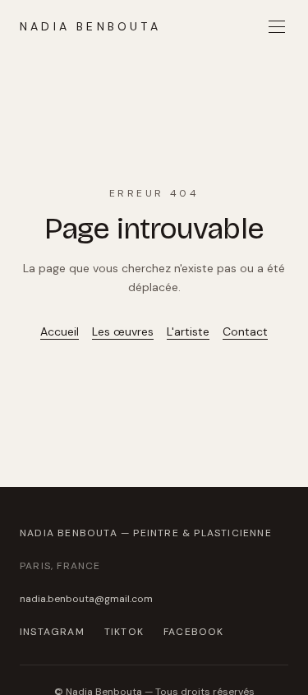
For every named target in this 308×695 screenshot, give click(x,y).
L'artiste (188, 331)
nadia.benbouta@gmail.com (86, 598)
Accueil (59, 331)
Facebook (193, 631)
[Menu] (277, 26)
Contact (245, 331)
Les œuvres (123, 331)
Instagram (52, 631)
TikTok (124, 631)
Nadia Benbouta (90, 26)
